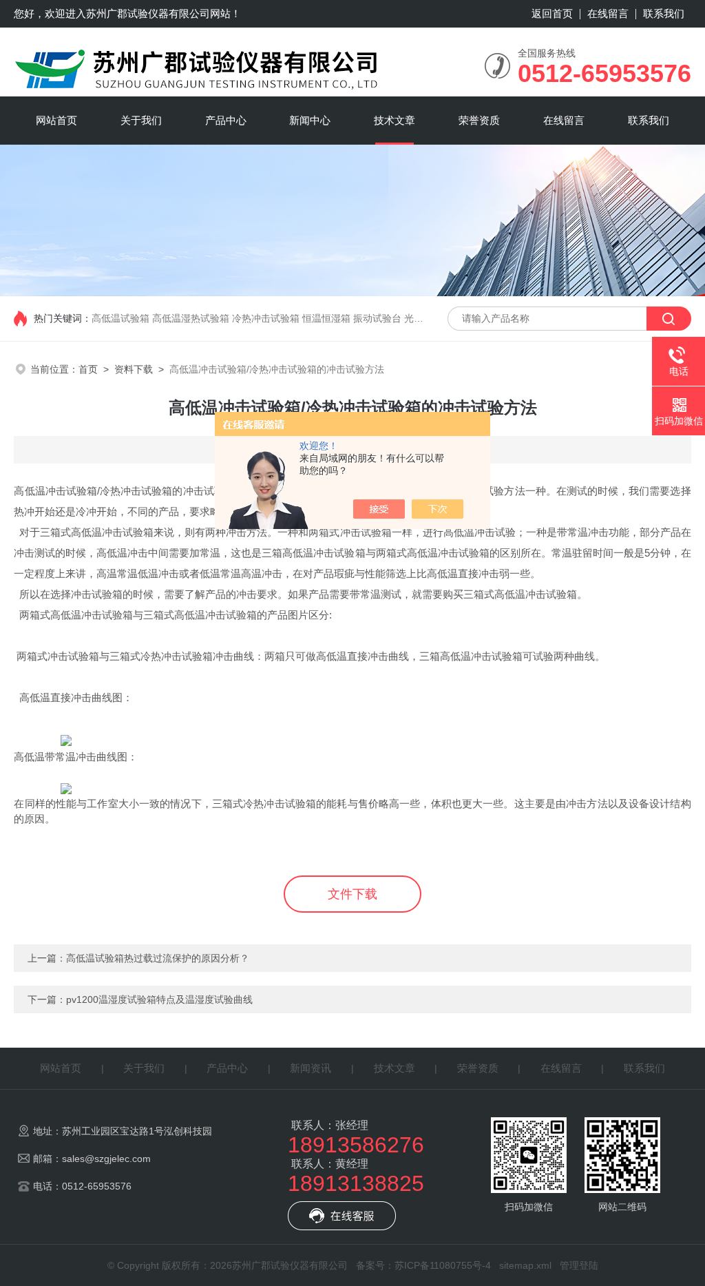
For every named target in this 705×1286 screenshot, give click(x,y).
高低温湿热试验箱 (190, 318)
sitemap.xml (525, 1265)
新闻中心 (309, 120)
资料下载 (133, 369)
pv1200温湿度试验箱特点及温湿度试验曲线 (159, 999)
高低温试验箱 (120, 318)
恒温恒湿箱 (326, 318)
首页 (88, 369)
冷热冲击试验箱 (265, 318)
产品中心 (225, 120)
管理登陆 (579, 1265)
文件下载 (352, 894)
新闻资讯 (310, 1068)
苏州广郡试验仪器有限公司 (148, 13)
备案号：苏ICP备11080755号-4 (423, 1265)
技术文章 (394, 120)
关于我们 (141, 120)
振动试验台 (377, 318)
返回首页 (552, 13)
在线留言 (608, 13)
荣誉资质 (479, 120)
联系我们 (663, 13)
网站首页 (56, 120)
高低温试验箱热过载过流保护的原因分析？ (157, 958)
